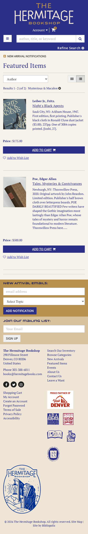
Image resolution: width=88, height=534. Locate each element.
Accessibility (11, 418)
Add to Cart (42, 150)
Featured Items (57, 363)
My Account (11, 397)
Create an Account (15, 401)
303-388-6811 (21, 370)
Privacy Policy (12, 414)
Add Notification (20, 311)
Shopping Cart (12, 393)
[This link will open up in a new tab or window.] (66, 400)
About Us (53, 372)
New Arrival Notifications (26, 56)
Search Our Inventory (61, 350)
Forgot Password (14, 405)
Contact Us (54, 376)
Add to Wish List (18, 158)
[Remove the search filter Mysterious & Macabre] (59, 88)
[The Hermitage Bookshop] (44, 13)
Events (51, 368)
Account (39, 30)
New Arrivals (55, 359)
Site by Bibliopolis (44, 525)
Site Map (76, 522)
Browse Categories (59, 355)
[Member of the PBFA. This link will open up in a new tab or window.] (72, 438)
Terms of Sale (12, 410)
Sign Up (12, 338)
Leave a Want (56, 380)
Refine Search (69, 48)
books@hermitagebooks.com (22, 374)
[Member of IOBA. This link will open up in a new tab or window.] (55, 438)
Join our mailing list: (26, 321)
